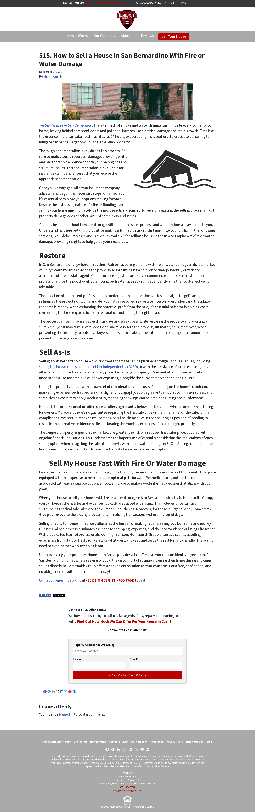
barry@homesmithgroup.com (127, 790)
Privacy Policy (174, 742)
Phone (77, 659)
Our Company (104, 36)
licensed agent (82, 763)
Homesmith (53, 77)
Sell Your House (174, 36)
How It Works (77, 36)
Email (134, 659)
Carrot (150, 807)
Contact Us (171, 3)
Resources (157, 742)
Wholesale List (194, 742)
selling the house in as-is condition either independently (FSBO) (88, 367)
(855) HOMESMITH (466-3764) (110, 580)
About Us (128, 36)
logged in (66, 714)
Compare (114, 742)
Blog (209, 742)
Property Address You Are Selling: (95, 645)
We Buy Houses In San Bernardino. (66, 125)
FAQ (183, 3)
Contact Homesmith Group (60, 580)
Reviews (147, 36)
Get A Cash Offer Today (148, 3)
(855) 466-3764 (127, 787)
